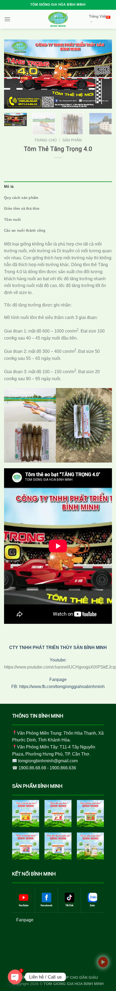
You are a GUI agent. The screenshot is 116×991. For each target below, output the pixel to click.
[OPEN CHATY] (15, 977)
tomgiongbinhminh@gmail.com (48, 760)
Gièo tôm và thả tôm (21, 208)
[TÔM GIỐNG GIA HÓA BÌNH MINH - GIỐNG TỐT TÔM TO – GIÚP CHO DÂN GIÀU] (58, 19)
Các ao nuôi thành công (25, 230)
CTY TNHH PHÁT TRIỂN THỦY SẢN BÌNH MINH (58, 647)
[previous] (13, 74)
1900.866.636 (63, 768)
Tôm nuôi (12, 220)
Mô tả (8, 187)
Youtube (58, 660)
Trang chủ (45, 140)
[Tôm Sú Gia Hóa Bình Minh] (25, 813)
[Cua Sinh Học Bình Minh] (90, 813)
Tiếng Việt (97, 16)
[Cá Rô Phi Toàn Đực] (90, 846)
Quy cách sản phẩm (21, 198)
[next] (103, 74)
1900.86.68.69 (32, 768)
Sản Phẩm (72, 140)
